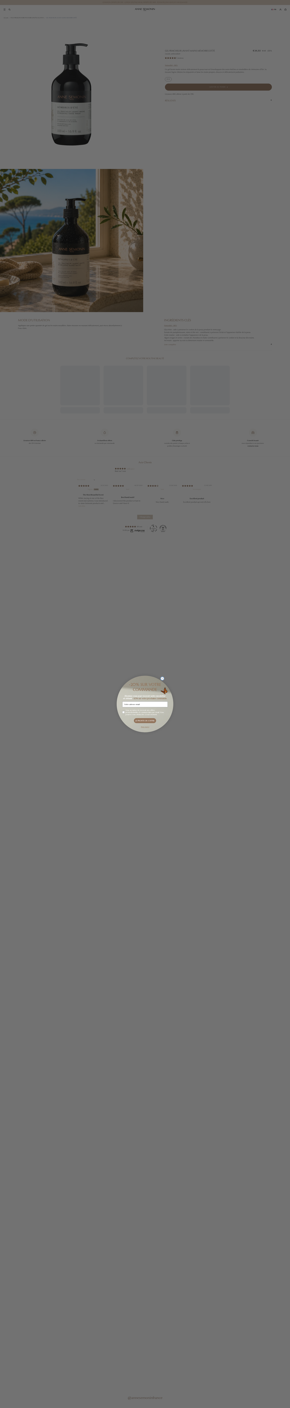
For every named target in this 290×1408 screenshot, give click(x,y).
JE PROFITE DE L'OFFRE (145, 720)
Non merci (145, 727)
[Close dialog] (162, 678)
